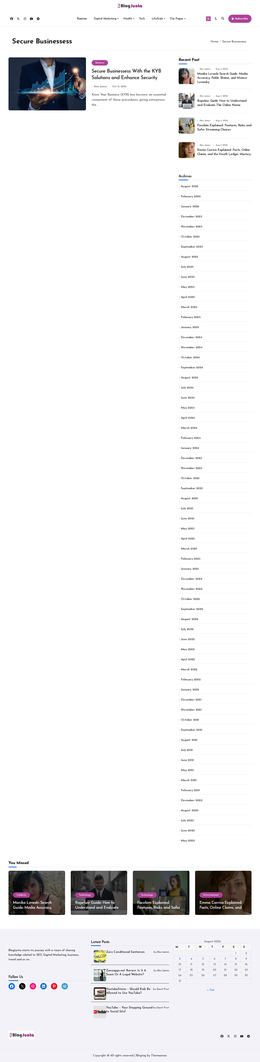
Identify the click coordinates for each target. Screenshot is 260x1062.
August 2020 (189, 810)
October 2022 (190, 599)
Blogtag (141, 1055)
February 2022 (191, 679)
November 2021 (191, 709)
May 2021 (187, 770)
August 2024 (189, 377)
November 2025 (191, 226)
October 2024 (190, 357)
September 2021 (191, 730)
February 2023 (190, 558)
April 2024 (188, 418)
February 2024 (191, 438)
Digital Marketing (105, 18)
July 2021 (187, 750)
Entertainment (211, 895)
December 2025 (191, 216)
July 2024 (187, 387)
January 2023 (190, 569)
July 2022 (187, 629)
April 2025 (188, 297)
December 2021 (191, 699)
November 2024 (191, 347)
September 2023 (192, 488)
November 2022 (191, 589)
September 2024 (192, 367)
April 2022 (188, 659)
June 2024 (188, 397)
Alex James (100, 86)
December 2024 (191, 337)
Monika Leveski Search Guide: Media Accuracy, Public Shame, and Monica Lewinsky (222, 78)
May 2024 (188, 408)
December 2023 (191, 458)
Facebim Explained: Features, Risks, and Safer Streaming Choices (158, 908)
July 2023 (187, 508)
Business (82, 18)
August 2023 (189, 498)
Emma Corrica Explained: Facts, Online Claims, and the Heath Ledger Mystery (222, 908)
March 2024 (189, 428)
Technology (85, 895)
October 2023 (190, 478)
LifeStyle (157, 18)
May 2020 (188, 840)
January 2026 (190, 206)
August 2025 (189, 257)
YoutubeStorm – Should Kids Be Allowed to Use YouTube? (128, 991)
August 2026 (189, 186)
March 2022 (189, 669)
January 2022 (190, 689)
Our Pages (176, 18)
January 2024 (190, 448)
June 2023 (187, 518)
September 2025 (192, 246)
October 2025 (190, 236)
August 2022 (189, 619)
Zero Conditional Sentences (125, 952)
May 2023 (187, 528)
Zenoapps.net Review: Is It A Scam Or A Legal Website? (126, 972)
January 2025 (190, 327)
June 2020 (188, 830)
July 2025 (187, 267)
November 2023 (191, 468)
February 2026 (191, 196)
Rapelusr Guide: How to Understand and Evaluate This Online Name (97, 908)
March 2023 (189, 548)
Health (127, 18)
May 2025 (188, 287)
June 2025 (188, 277)
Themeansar (159, 1055)
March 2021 (189, 780)
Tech (142, 18)
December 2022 (191, 579)
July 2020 (187, 820)
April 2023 (188, 538)
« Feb (210, 990)
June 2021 (187, 760)
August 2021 (189, 740)
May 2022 (188, 649)
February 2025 (191, 317)
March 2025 (189, 307)
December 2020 (191, 800)
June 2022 (188, 639)
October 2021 (190, 720)
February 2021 (190, 790)
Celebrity (21, 895)
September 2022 (192, 609)
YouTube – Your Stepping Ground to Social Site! (129, 1009)
